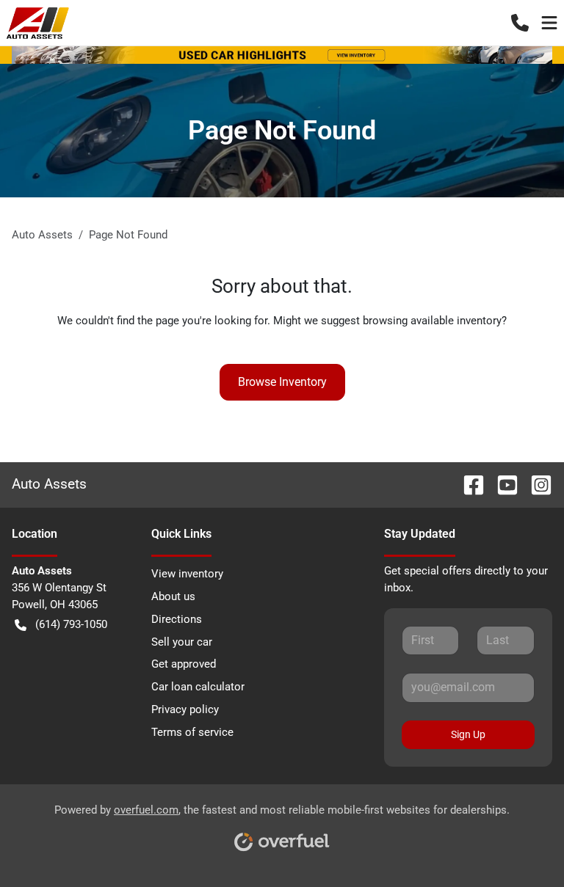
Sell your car (181, 642)
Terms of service (192, 732)
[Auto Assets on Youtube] (501, 483)
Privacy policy (185, 709)
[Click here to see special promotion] (282, 54)
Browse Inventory (282, 382)
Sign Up (468, 734)
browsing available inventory (432, 320)
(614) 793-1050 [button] (71, 624)
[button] (520, 22)
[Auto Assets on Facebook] (468, 483)
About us (173, 596)
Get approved (183, 664)
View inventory (187, 573)
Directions (176, 619)
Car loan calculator (198, 686)
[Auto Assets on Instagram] (535, 483)
